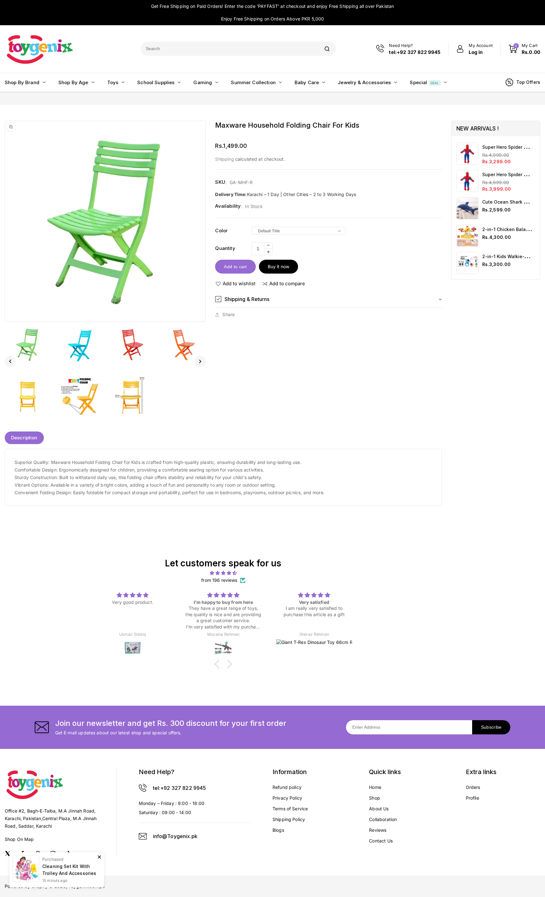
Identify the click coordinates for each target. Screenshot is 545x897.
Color (221, 231)
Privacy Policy (287, 798)
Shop (374, 798)
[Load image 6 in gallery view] (79, 396)
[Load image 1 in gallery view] (27, 344)
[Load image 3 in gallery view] (131, 344)
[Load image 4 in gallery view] (183, 344)
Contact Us (381, 840)
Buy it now (278, 266)
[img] (223, 573)
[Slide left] (10, 361)
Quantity (225, 248)
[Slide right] (200, 361)
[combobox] (229, 48)
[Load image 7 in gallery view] (131, 396)
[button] (328, 299)
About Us (379, 808)
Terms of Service (290, 808)
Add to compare (287, 283)
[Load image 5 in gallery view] (27, 396)
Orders (473, 787)
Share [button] (228, 314)
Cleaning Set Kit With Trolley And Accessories (69, 870)
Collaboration (383, 819)
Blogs (278, 830)
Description (24, 438)
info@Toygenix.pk (175, 836)
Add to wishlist (239, 283)
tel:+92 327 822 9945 (179, 788)
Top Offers (528, 82)
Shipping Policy (288, 819)
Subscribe (491, 727)
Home (375, 787)
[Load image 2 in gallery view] (79, 344)
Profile (472, 798)
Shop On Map (19, 839)
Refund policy (287, 787)
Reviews (377, 830)
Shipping (224, 159)
